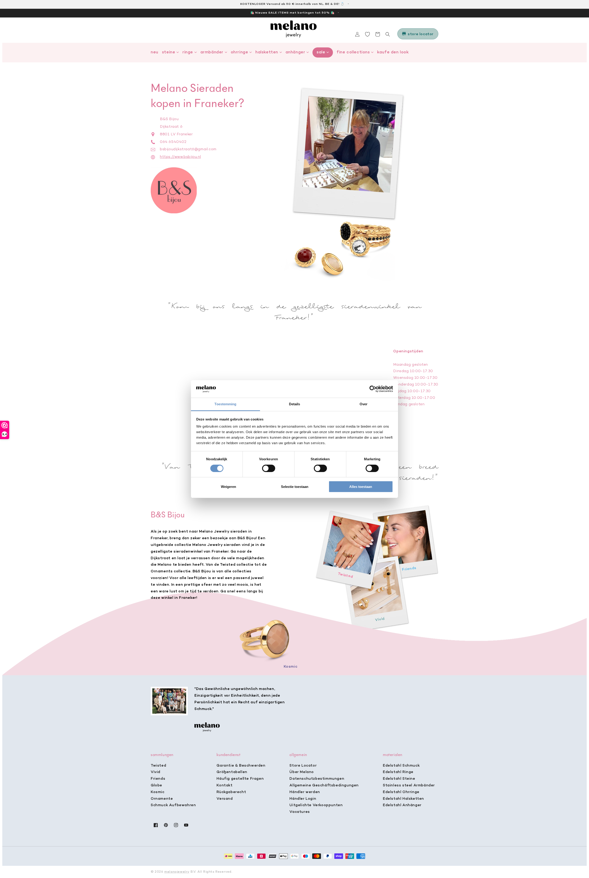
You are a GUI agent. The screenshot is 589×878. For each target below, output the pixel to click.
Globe (156, 785)
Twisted (158, 765)
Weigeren (228, 487)
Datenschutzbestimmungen (316, 778)
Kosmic (158, 792)
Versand (225, 798)
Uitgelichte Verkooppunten (316, 805)
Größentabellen (232, 772)
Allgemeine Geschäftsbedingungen (324, 785)
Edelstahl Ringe (398, 772)
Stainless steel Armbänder (409, 785)
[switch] (268, 468)
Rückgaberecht (231, 792)
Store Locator (303, 765)
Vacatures (299, 811)
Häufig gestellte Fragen (240, 778)
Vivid (155, 772)
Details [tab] (294, 404)
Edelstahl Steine (399, 778)
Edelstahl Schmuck (401, 765)
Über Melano (301, 772)
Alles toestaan (360, 487)
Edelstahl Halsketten (403, 798)
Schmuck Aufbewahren (173, 805)
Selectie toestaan (294, 487)
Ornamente (162, 798)
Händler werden (304, 792)
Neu (154, 52)
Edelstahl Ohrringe (401, 792)
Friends (158, 778)
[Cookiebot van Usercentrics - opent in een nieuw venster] (373, 388)
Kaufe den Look (393, 52)
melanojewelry (176, 872)
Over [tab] (363, 404)
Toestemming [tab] (225, 404)
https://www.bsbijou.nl (180, 156)
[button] (388, 34)
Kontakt (224, 785)
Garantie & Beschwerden (241, 765)
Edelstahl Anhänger (402, 805)
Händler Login (302, 798)
